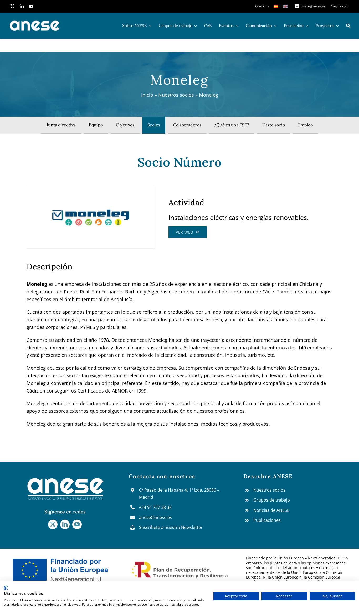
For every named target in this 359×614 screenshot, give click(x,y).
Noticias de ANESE (271, 510)
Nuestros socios (176, 95)
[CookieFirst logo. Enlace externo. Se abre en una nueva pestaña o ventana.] (6, 588)
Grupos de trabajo (271, 500)
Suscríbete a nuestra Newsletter (171, 527)
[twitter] (12, 6)
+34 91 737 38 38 (155, 507)
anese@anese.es (155, 517)
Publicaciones (267, 520)
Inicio (147, 95)
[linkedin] (22, 6)
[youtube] (31, 6)
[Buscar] (348, 26)
